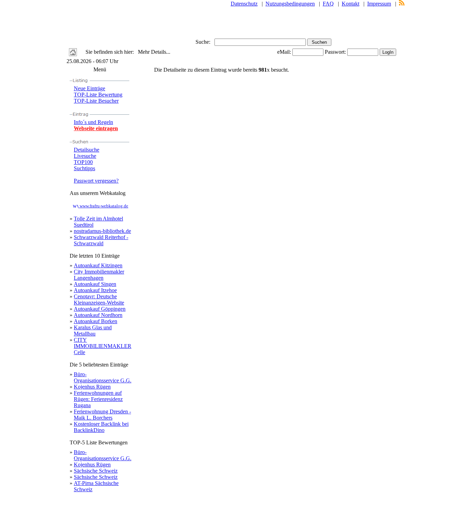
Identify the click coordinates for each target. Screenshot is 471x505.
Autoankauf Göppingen (100, 309)
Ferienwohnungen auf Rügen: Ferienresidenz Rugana (98, 399)
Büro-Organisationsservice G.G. (102, 377)
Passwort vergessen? (96, 181)
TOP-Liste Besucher (96, 101)
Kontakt (350, 4)
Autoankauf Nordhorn (98, 315)
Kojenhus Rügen (92, 387)
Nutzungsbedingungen (290, 4)
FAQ (328, 4)
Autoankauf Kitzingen (98, 265)
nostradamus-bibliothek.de (102, 231)
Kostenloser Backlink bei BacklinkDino (101, 427)
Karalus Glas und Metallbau (93, 330)
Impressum (379, 4)
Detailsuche (86, 150)
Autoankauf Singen (95, 284)
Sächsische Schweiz (96, 471)
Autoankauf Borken (95, 321)
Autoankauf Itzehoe (95, 290)
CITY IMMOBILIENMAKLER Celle (102, 346)
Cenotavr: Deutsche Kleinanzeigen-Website (99, 299)
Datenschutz (244, 4)
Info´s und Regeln (93, 122)
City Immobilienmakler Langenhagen (99, 275)
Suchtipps (84, 168)
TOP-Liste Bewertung (98, 94)
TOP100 (83, 162)
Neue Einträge (89, 88)
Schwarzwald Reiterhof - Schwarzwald (101, 240)
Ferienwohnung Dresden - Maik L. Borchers (102, 415)
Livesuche (85, 156)
